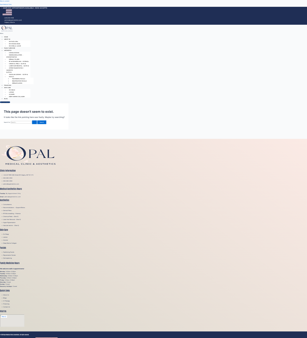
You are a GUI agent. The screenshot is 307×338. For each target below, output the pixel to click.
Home (6, 37)
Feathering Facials (18, 78)
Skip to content (4, 1)
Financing (7, 85)
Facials (11, 76)
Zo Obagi (12, 90)
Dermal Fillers (14, 59)
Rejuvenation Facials (19, 81)
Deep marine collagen (17, 96)
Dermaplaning (17, 83)
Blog (6, 98)
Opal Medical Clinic (6, 4)
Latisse (11, 92)
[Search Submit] (34, 122)
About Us (7, 39)
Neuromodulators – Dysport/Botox (14, 56)
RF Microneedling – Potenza (19, 61)
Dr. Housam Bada (14, 43)
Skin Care (7, 87)
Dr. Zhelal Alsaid (15, 46)
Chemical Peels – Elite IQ (17, 63)
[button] (38, 33)
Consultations (14, 52)
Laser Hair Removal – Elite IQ (19, 66)
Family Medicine (9, 48)
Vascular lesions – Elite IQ (18, 74)
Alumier (11, 94)
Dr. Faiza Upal (13, 41)
